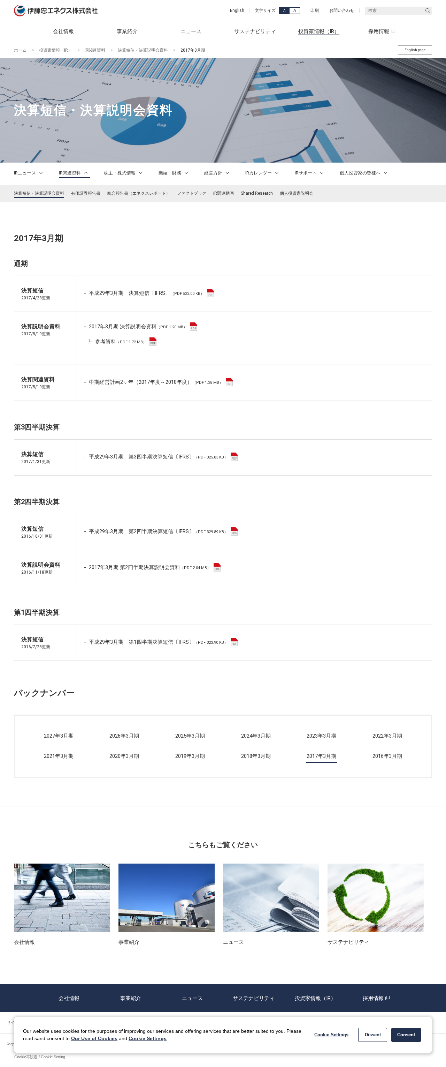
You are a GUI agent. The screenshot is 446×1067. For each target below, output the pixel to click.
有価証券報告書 (85, 193)
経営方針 (213, 173)
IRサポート (306, 173)
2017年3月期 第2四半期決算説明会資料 (150, 567)
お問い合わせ (341, 10)
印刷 (314, 10)
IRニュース (25, 173)
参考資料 (121, 341)
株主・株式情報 (120, 173)
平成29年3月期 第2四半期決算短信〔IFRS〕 (158, 531)
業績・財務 (170, 173)
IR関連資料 (95, 50)
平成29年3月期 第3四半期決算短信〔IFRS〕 (158, 457)
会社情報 (69, 998)
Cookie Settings (148, 1038)
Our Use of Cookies (94, 1038)
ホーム (20, 50)
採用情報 (373, 998)
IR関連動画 (223, 193)
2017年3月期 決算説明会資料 (138, 326)
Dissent (373, 1034)
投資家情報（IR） (55, 50)
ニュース (192, 998)
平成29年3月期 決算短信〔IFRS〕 (146, 293)
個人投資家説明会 (296, 193)
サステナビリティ (254, 998)
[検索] (427, 11)
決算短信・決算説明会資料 (143, 50)
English (237, 10)
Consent (406, 1034)
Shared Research (257, 193)
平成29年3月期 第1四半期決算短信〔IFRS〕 (158, 642)
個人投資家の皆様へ (361, 173)
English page (415, 50)
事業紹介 (130, 998)
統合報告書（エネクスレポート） (138, 193)
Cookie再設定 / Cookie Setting (39, 1057)
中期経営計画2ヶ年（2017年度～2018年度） (156, 382)
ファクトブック (191, 193)
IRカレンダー (259, 173)
